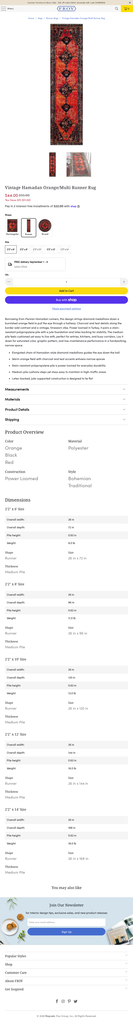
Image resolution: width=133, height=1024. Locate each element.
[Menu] (1, 8)
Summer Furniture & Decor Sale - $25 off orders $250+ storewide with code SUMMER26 (66, 3)
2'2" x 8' (24, 249)
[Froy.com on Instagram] (63, 1001)
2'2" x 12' (51, 249)
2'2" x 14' (64, 249)
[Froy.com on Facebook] (57, 1001)
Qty (7, 274)
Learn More (20, 266)
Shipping (12, 419)
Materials (12, 399)
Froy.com (50, 1016)
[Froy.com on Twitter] (75, 1001)
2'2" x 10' (37, 249)
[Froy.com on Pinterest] (69, 1001)
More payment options (66, 308)
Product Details (17, 409)
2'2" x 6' (11, 249)
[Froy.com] (66, 8)
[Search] (116, 8)
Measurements (17, 389)
